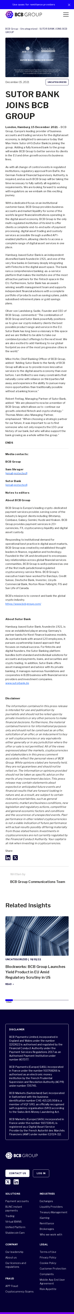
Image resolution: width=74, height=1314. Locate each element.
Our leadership (14, 1251)
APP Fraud (11, 1285)
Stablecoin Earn (15, 1232)
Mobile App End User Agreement (52, 1281)
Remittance (47, 1223)
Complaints (47, 1274)
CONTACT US (17, 1173)
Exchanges (46, 1201)
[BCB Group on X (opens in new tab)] (7, 1182)
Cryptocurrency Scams (19, 1291)
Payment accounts (17, 1201)
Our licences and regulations (15, 1264)
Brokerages (47, 1228)
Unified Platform (15, 1227)
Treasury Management (54, 1212)
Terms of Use (48, 1251)
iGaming (45, 1217)
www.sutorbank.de (17, 683)
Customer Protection (53, 1268)
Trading (10, 1216)
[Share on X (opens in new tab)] (15, 858)
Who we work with (51, 1234)
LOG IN (41, 1173)
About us (11, 1257)
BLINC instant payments (13, 1208)
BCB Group (11, 28)
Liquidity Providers (51, 1206)
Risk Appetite (48, 1289)
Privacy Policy (48, 1257)
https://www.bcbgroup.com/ (23, 604)
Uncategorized (28, 28)
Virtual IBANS (13, 1221)
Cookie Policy (48, 1263)
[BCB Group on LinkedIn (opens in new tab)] (16, 1182)
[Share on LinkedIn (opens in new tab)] (7, 858)
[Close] (69, 5)
